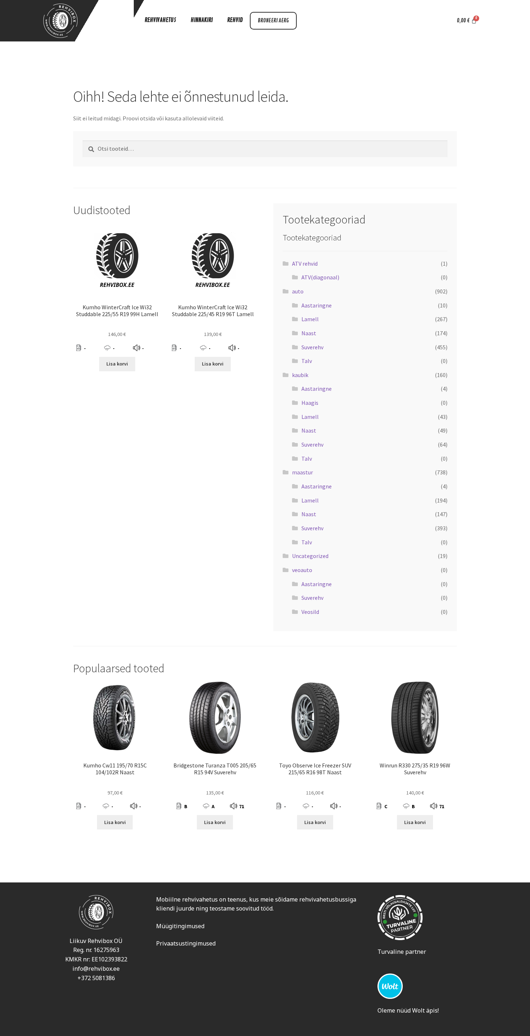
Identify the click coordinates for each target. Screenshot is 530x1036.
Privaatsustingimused (186, 943)
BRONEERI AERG (273, 20)
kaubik (300, 374)
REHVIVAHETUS (160, 20)
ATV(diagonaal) (320, 277)
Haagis (309, 402)
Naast (308, 333)
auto (298, 291)
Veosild (310, 611)
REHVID (235, 20)
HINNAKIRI (202, 20)
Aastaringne (316, 305)
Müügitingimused (180, 926)
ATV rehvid (305, 263)
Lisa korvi (117, 363)
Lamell (310, 319)
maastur (302, 472)
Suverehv (312, 347)
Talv (306, 360)
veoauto (302, 570)
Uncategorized (310, 555)
